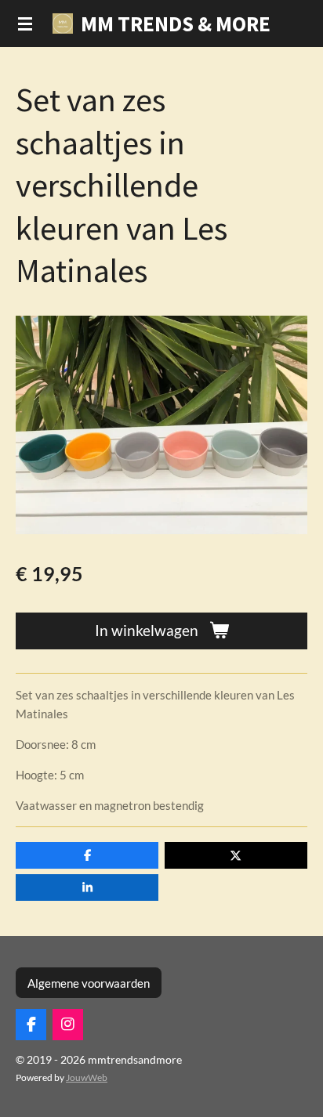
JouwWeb (86, 1077)
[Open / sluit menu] (25, 23)
